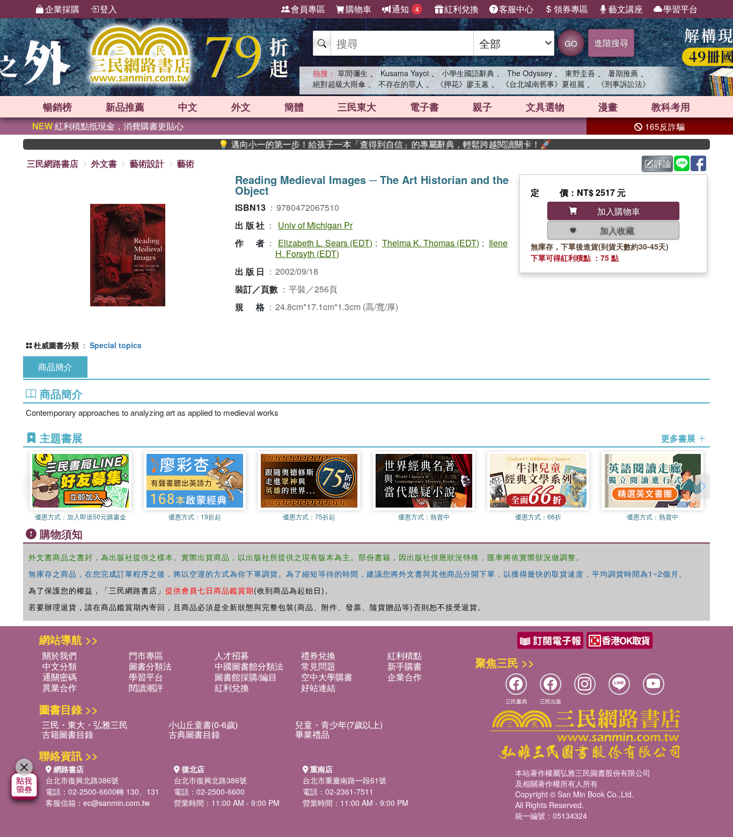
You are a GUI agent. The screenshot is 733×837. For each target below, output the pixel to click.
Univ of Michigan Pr (315, 225)
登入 (108, 9)
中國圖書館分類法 (249, 666)
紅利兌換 (461, 9)
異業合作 (59, 687)
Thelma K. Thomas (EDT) (430, 243)
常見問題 (318, 666)
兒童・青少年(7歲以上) (339, 724)
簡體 (294, 107)
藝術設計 (147, 163)
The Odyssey (529, 73)
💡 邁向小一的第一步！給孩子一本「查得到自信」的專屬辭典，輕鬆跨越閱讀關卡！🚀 (361, 144)
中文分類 (59, 666)
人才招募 (232, 655)
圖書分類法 (150, 666)
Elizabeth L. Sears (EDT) (325, 243)
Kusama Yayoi (404, 73)
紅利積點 (404, 655)
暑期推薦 (623, 73)
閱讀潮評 (146, 687)
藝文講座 (626, 9)
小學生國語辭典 (468, 73)
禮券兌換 (318, 655)
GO (571, 43)
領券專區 (571, 9)
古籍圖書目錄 (67, 734)
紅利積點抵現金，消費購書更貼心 (108, 126)
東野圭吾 (580, 73)
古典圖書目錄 (194, 734)
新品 (125, 107)
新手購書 (404, 666)
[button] (702, 486)
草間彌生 (353, 73)
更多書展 (679, 438)
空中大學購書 (327, 677)
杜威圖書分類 (56, 345)
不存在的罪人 (400, 83)
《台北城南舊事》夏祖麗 (543, 83)
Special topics (116, 345)
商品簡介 (55, 367)
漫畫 (608, 107)
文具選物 (545, 107)
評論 (662, 163)
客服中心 (516, 9)
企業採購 (62, 9)
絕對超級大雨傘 (339, 83)
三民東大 (357, 107)
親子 (482, 107)
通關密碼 (59, 677)
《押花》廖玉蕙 (462, 83)
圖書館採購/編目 (246, 677)
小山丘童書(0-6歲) (203, 724)
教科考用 (670, 107)
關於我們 (59, 655)
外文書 (104, 163)
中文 (187, 107)
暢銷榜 (57, 107)
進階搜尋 (611, 42)
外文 (241, 107)
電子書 (424, 107)
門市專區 (146, 655)
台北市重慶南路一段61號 (344, 780)
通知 (405, 9)
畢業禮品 (312, 734)
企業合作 (404, 677)
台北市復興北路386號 (82, 780)
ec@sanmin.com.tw (116, 802)
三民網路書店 (52, 163)
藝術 (185, 163)
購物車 (358, 9)
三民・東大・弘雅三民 (85, 724)
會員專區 (308, 9)
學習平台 (680, 9)
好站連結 (318, 687)
